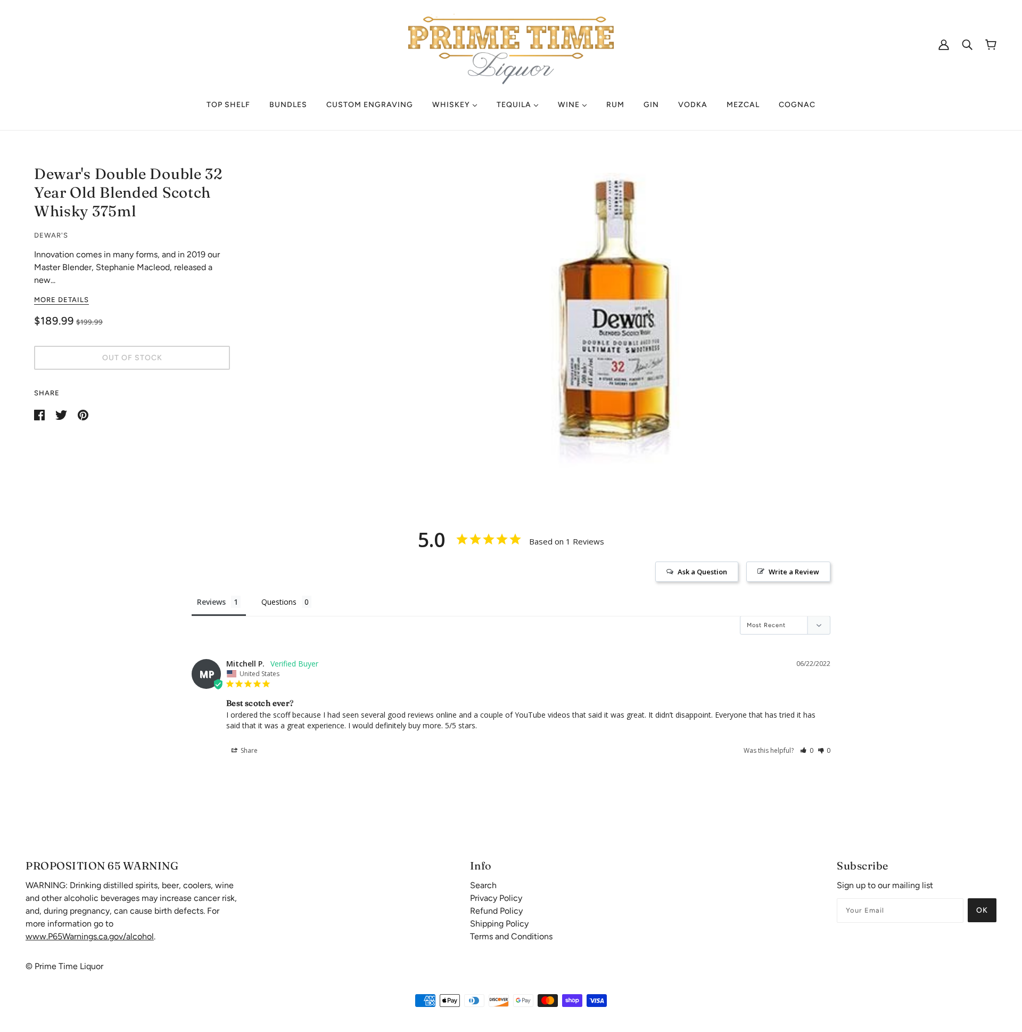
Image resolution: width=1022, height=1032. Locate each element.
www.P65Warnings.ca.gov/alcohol (90, 936)
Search (483, 885)
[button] (807, 750)
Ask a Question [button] (702, 571)
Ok (982, 910)
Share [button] (248, 750)
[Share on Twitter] (62, 414)
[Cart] (991, 44)
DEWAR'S (51, 235)
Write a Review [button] (794, 571)
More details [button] (61, 300)
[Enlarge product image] (617, 316)
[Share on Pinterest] (83, 414)
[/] (511, 43)
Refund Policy (496, 911)
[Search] (967, 44)
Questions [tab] (278, 602)
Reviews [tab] (211, 602)
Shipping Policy (499, 924)
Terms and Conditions (511, 936)
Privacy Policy (496, 898)
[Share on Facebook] (40, 414)
